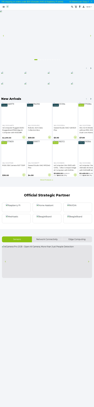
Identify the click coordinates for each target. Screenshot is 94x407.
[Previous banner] (3, 36)
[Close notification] (91, 1)
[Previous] (86, 68)
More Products (45, 180)
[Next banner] (90, 36)
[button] (80, 7)
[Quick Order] (80, 7)
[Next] (91, 68)
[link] (83, 6)
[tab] (17, 239)
